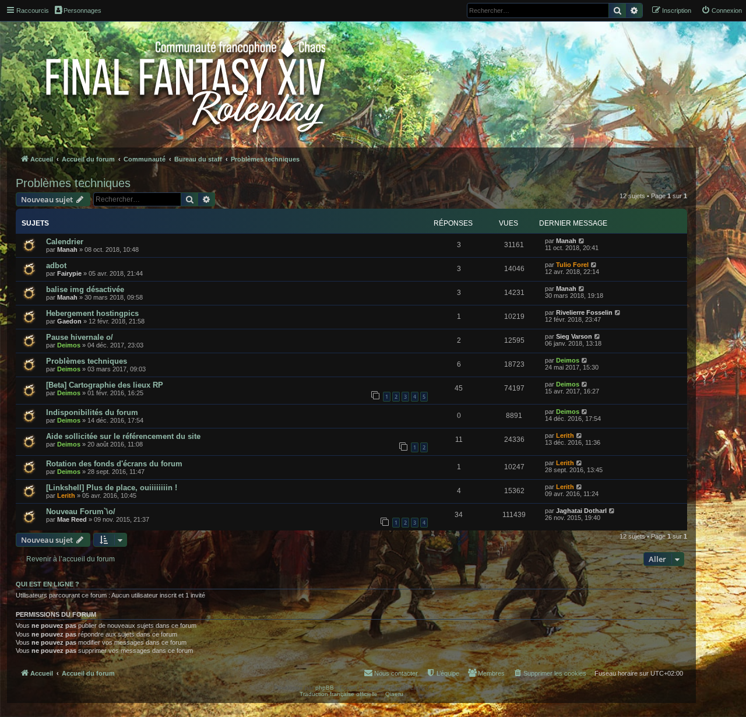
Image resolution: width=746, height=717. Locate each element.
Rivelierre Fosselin (584, 312)
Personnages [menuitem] (82, 10)
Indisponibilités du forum (92, 412)
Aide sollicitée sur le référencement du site (123, 436)
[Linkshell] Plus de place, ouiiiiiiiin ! (111, 487)
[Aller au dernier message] (582, 240)
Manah (67, 249)
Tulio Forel (572, 264)
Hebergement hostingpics (92, 313)
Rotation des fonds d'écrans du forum (114, 463)
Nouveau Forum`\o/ (80, 511)
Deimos (68, 345)
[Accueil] (186, 83)
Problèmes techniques (73, 183)
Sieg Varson (574, 336)
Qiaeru (394, 694)
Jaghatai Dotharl (581, 510)
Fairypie (69, 273)
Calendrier (64, 241)
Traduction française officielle (339, 694)
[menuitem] (721, 10)
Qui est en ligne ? (47, 584)
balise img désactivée (85, 289)
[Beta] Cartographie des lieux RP (104, 385)
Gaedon (69, 321)
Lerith (565, 435)
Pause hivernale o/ (79, 337)
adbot (56, 265)
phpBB (324, 687)
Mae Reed (72, 519)
